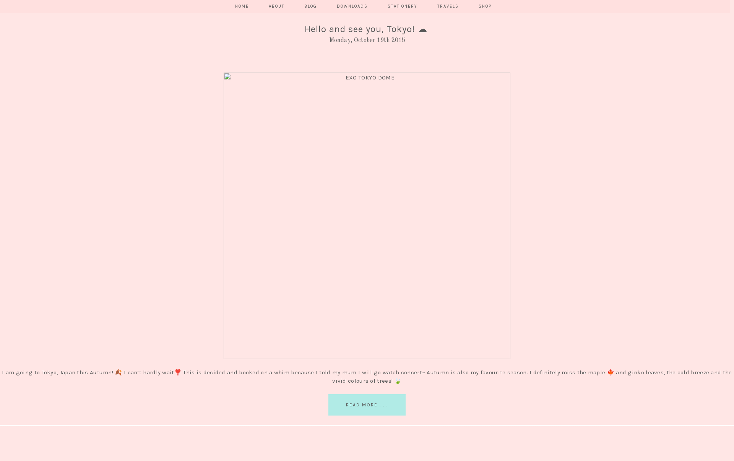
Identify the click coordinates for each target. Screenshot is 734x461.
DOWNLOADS (352, 6)
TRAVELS (448, 6)
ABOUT (276, 6)
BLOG (310, 6)
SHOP (485, 6)
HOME (242, 6)
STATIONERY (402, 6)
